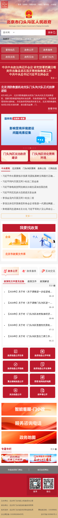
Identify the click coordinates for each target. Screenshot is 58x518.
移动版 (46, 5)
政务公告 (42, 168)
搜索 (50, 32)
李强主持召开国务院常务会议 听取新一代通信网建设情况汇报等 (30, 203)
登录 (19, 5)
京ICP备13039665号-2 (49, 514)
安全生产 (37, 39)
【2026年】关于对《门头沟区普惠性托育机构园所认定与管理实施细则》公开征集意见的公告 (30, 325)
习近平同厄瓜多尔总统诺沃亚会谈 (19, 192)
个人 (35, 236)
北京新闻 (16, 168)
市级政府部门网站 (15, 470)
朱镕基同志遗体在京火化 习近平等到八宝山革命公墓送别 (30, 209)
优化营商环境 (17, 39)
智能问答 (32, 5)
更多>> (54, 78)
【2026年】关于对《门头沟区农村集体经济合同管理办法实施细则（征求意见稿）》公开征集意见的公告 (30, 314)
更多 (51, 286)
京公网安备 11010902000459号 (12, 514)
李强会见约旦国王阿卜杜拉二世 (18, 198)
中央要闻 (5, 168)
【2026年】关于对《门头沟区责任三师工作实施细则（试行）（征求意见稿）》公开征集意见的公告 (30, 336)
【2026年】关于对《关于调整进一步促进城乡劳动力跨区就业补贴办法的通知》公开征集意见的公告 (30, 291)
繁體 (40, 5)
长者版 (53, 5)
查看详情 (52, 108)
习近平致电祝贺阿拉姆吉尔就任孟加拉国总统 (25, 187)
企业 (7, 236)
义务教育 (27, 39)
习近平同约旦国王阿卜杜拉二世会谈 (21, 181)
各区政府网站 (42, 470)
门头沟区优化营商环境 (43, 155)
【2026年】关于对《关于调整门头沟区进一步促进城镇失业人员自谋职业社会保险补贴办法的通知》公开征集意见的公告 (30, 303)
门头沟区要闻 (29, 168)
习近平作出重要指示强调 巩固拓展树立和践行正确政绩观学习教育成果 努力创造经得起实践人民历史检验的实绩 (30, 176)
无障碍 (24, 5)
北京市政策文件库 (15, 254)
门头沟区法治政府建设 (14, 155)
